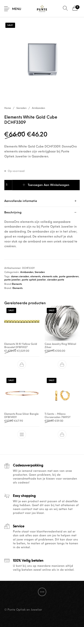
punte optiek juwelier (34, 280)
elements (35, 277)
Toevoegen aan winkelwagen (48, 185)
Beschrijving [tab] (13, 212)
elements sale (50, 277)
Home (7, 108)
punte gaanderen (69, 277)
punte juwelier (12, 280)
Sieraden (21, 108)
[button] (22, 364)
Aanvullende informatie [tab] (20, 201)
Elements (17, 284)
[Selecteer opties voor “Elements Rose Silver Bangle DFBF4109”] (22, 434)
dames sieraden (20, 277)
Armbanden (38, 108)
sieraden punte (55, 280)
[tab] (42, 201)
